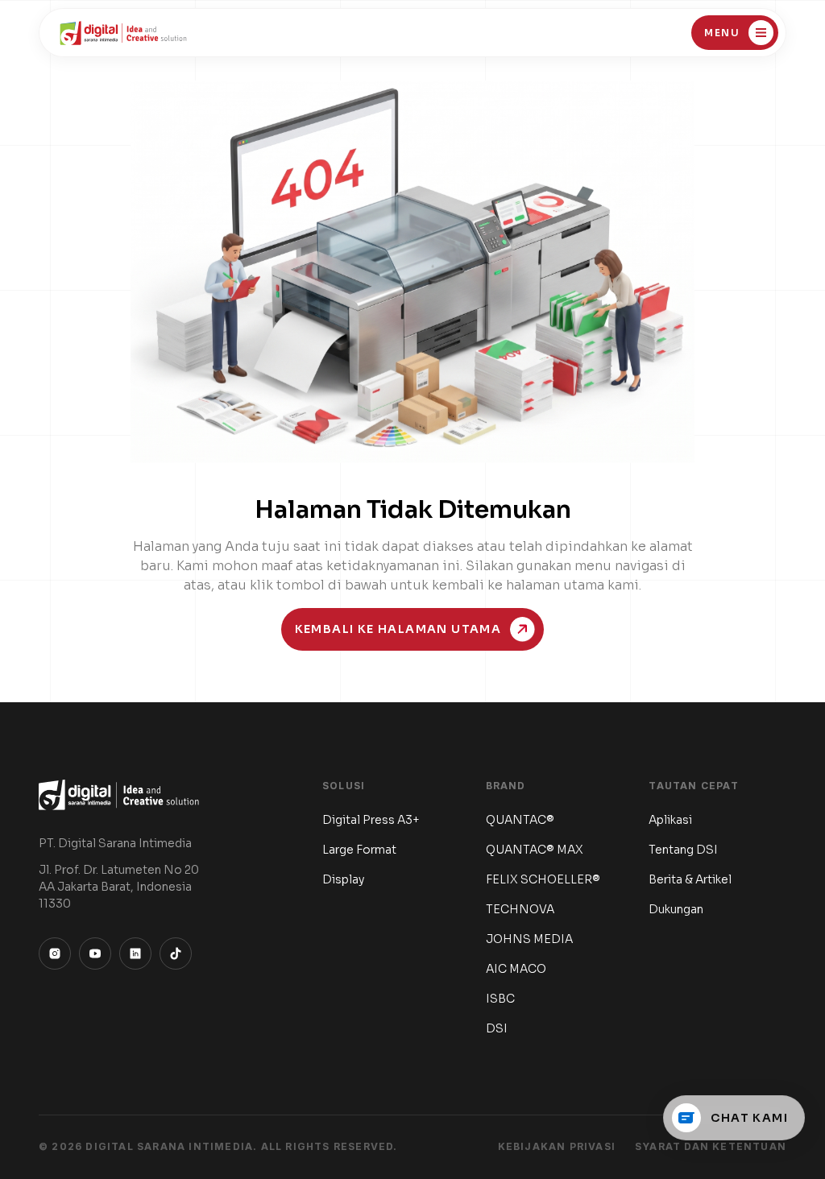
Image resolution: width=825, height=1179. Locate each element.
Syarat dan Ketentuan (710, 1146)
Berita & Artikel (690, 879)
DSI (497, 1028)
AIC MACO (516, 969)
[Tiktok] (176, 953)
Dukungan (676, 909)
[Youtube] (95, 953)
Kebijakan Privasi (557, 1146)
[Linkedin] (135, 953)
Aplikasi (670, 820)
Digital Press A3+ (371, 820)
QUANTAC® (520, 820)
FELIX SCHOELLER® (543, 879)
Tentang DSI (683, 849)
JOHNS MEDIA (529, 939)
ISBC (500, 998)
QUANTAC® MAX (534, 849)
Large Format (359, 849)
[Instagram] (55, 953)
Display (343, 879)
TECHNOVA (520, 909)
